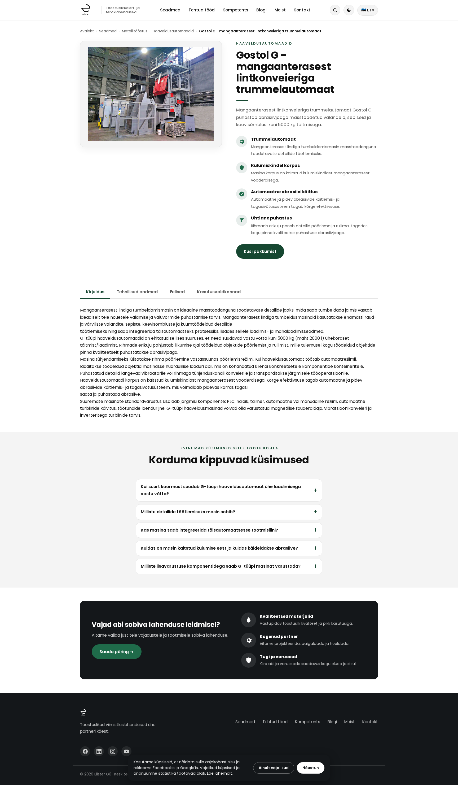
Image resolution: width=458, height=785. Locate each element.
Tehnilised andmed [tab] (137, 292)
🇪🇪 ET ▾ (367, 10)
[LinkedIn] (99, 751)
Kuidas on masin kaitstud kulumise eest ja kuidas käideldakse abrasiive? (219, 548)
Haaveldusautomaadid (173, 31)
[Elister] (85, 10)
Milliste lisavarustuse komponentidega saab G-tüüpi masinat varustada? (221, 566)
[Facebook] (85, 751)
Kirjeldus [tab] (95, 292)
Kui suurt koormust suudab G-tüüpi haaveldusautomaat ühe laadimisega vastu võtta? (221, 490)
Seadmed (170, 10)
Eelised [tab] (177, 292)
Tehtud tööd (201, 10)
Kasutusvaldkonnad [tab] (219, 292)
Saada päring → (116, 651)
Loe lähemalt (219, 773)
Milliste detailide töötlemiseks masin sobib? (188, 512)
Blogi (261, 10)
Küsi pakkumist (260, 251)
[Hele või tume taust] (349, 10)
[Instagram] (113, 751)
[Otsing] (335, 10)
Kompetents (235, 10)
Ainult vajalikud (274, 767)
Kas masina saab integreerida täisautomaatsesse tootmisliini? (209, 530)
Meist (280, 10)
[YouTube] (126, 751)
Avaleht (87, 31)
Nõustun (310, 767)
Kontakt (302, 10)
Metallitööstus (134, 31)
